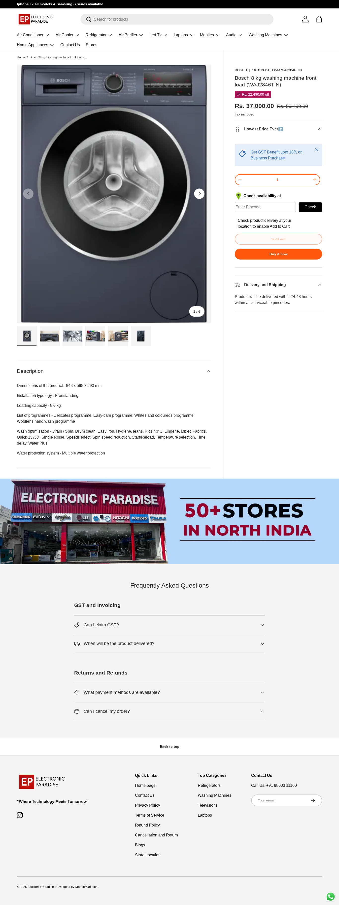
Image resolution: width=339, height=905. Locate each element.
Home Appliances (32, 45)
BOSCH (241, 70)
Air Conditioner (30, 35)
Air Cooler (64, 35)
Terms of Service (149, 815)
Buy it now (279, 254)
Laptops (181, 35)
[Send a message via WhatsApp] (331, 897)
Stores (91, 45)
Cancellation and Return (156, 835)
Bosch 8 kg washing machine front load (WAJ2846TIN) (59, 57)
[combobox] (177, 19)
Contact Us (70, 45)
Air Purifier (128, 35)
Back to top (169, 747)
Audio (231, 35)
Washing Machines (265, 35)
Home (21, 57)
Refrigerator (96, 35)
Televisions (208, 805)
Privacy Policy (147, 805)
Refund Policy (147, 825)
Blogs (140, 845)
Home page (145, 785)
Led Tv (155, 35)
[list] (113, 194)
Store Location (148, 855)
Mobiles (207, 35)
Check (310, 207)
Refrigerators (209, 785)
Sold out (278, 239)
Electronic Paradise (41, 887)
